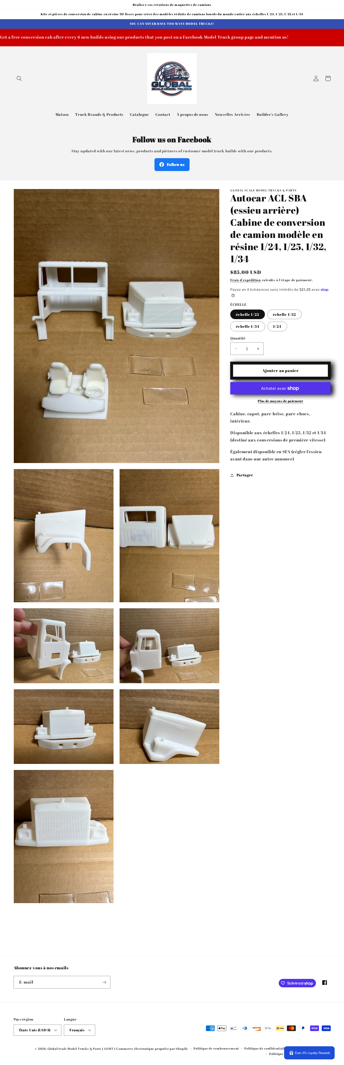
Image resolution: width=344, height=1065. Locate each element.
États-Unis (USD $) (35, 1030)
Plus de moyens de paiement (280, 401)
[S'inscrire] (104, 982)
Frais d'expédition (245, 280)
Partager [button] (245, 475)
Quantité (238, 338)
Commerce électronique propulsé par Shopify (152, 1049)
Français (77, 1030)
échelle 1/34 (248, 326)
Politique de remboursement (216, 1048)
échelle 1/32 (284, 314)
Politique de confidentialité (266, 1048)
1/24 (277, 326)
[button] (20, 78)
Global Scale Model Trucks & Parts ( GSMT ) (82, 1049)
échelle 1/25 (247, 314)
